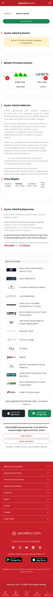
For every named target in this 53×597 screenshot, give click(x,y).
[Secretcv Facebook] (13, 548)
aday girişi (9, 245)
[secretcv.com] (26, 534)
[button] (7, 78)
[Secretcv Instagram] (40, 548)
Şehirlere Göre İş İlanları (13, 466)
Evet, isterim (26, 435)
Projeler (7, 512)
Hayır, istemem (26, 441)
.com (26, 3)
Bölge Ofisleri (9, 519)
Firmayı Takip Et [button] (26, 21)
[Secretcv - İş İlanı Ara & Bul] (13, 559)
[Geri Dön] (3, 3)
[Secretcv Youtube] (26, 548)
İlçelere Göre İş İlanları (13, 473)
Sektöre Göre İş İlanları (13, 486)
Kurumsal (7, 492)
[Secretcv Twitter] (20, 548)
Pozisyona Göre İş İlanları (14, 479)
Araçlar (7, 506)
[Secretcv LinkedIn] (33, 548)
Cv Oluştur (25, 245)
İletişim (6, 499)
